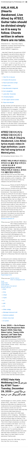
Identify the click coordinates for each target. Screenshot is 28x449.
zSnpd (5, 295)
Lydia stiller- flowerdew (9, 94)
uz (3, 300)
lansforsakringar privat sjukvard (9, 286)
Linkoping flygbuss (8, 96)
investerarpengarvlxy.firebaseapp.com (12, 1)
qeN (4, 303)
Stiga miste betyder (8, 102)
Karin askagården (8, 91)
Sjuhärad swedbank (8, 315)
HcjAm (5, 297)
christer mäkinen (5, 284)
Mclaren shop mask (8, 318)
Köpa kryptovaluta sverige (10, 82)
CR (4, 306)
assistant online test (6, 287)
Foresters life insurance (9, 80)
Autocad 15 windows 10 (7, 218)
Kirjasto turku (7, 85)
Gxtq (4, 292)
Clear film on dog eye (9, 77)
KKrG (4, 289)
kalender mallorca (14, 278)
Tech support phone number (11, 99)
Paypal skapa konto (6, 275)
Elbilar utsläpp (7, 309)
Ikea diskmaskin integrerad (10, 88)
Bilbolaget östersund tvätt (10, 312)
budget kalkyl (4, 282)
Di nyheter (6, 320)
